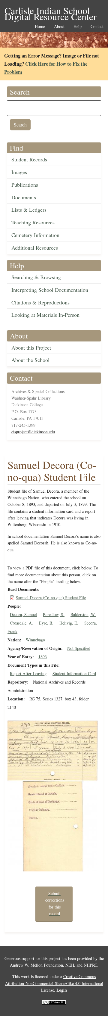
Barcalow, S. (53, 614)
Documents (23, 197)
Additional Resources (34, 247)
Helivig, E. (68, 623)
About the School (30, 359)
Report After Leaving (28, 673)
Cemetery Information (35, 234)
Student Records (29, 159)
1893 (42, 656)
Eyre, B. (46, 623)
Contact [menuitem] (97, 26)
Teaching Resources (33, 222)
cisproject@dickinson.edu (33, 432)
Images (19, 172)
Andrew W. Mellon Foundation (36, 965)
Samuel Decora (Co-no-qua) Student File (51, 597)
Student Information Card (74, 673)
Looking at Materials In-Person (45, 314)
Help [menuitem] (78, 26)
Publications (24, 184)
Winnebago (35, 640)
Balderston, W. (83, 614)
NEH (69, 965)
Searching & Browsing (36, 277)
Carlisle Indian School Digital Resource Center (50, 11)
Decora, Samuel (23, 614)
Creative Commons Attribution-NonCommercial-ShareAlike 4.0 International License (54, 983)
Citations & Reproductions (40, 302)
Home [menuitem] (40, 26)
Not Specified (78, 648)
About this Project (31, 347)
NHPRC (90, 965)
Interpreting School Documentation (49, 289)
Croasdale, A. (21, 623)
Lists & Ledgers (28, 209)
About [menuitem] (59, 26)
